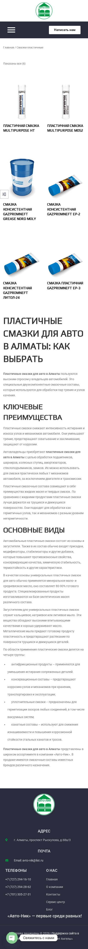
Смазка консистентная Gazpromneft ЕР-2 (63, 209)
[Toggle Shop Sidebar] (4, 194)
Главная (8, 47)
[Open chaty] (12, 938)
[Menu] (24, 30)
